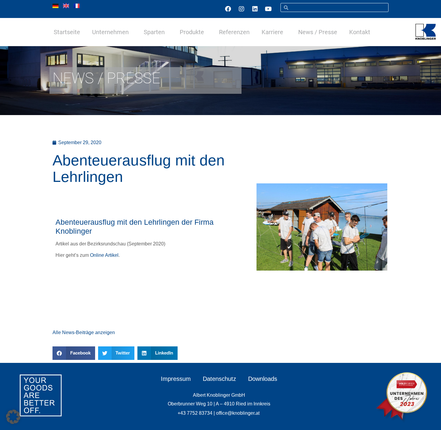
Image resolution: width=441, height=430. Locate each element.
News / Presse (317, 32)
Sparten (154, 32)
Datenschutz (219, 378)
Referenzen (234, 32)
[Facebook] (228, 9)
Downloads (262, 378)
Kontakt (359, 32)
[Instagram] (242, 9)
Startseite (67, 32)
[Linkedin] (255, 9)
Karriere (272, 32)
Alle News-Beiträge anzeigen (83, 332)
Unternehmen (110, 32)
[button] (73, 353)
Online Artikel (104, 255)
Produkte (192, 32)
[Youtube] (268, 9)
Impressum (176, 378)
